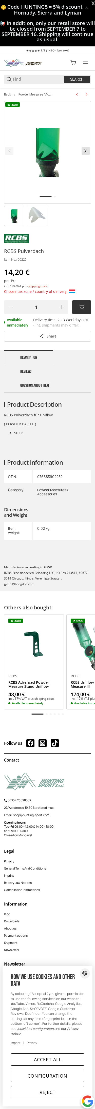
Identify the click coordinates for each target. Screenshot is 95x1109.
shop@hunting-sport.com (31, 815)
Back (7, 94)
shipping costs (37, 286)
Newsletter (11, 950)
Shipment (10, 943)
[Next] (86, 151)
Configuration (47, 1076)
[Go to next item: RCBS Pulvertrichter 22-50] (86, 94)
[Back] (9, 151)
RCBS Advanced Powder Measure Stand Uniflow (28, 684)
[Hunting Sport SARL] (23, 62)
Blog (7, 914)
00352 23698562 (19, 800)
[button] (34, 644)
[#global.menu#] (85, 62)
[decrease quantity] (10, 307)
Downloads (12, 921)
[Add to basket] (81, 307)
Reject (47, 1092)
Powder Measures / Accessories (35, 94)
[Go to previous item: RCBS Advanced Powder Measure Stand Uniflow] (77, 94)
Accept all (47, 1059)
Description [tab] (28, 357)
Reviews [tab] (25, 371)
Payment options (16, 935)
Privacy (9, 861)
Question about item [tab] (34, 385)
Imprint (9, 875)
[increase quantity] (62, 307)
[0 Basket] (73, 62)
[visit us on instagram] (43, 743)
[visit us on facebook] (30, 743)
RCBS (12, 676)
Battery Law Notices (18, 883)
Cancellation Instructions (22, 890)
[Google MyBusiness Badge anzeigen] (87, 1101)
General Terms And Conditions (25, 868)
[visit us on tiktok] (55, 743)
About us (10, 928)
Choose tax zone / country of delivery (36, 291)
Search (77, 79)
